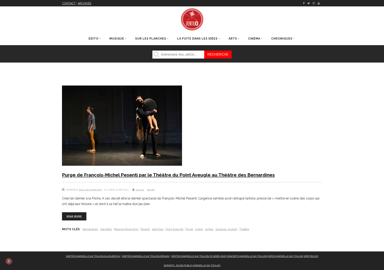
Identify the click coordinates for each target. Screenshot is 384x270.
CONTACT (69, 3)
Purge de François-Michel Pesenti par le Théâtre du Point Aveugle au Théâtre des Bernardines (168, 174)
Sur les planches (90, 190)
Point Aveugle (174, 229)
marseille (106, 229)
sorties (209, 229)
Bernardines (90, 229)
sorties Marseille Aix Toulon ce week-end (198, 256)
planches (158, 229)
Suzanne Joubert (226, 229)
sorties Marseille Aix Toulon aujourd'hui (93, 256)
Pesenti (145, 229)
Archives (84, 3)
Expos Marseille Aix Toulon (285, 256)
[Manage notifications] (9, 261)
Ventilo (140, 190)
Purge (189, 229)
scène (199, 229)
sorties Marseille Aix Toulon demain (145, 256)
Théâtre (244, 229)
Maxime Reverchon (126, 229)
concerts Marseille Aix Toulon (246, 256)
